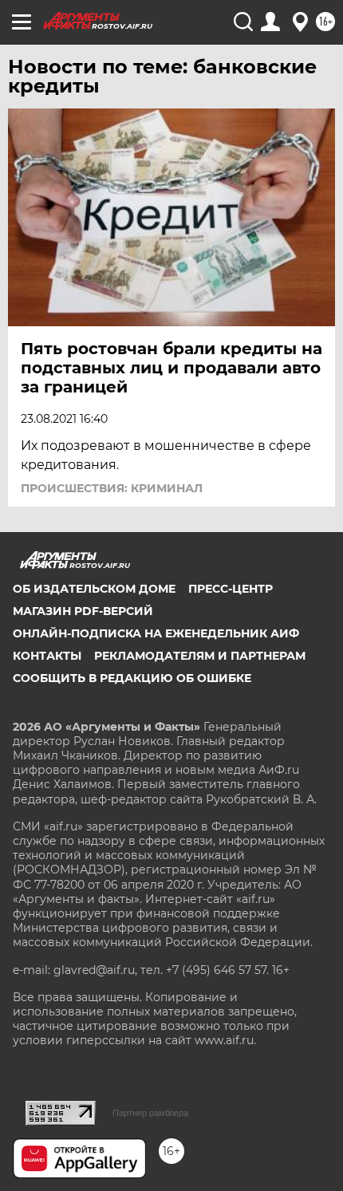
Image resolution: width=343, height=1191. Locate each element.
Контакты (47, 656)
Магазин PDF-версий (83, 611)
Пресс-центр (230, 589)
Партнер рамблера (150, 1113)
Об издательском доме (94, 589)
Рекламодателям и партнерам (200, 656)
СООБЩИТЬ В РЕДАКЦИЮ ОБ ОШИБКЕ (132, 678)
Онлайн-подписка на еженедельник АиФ (156, 633)
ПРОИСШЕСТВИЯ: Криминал (112, 488)
